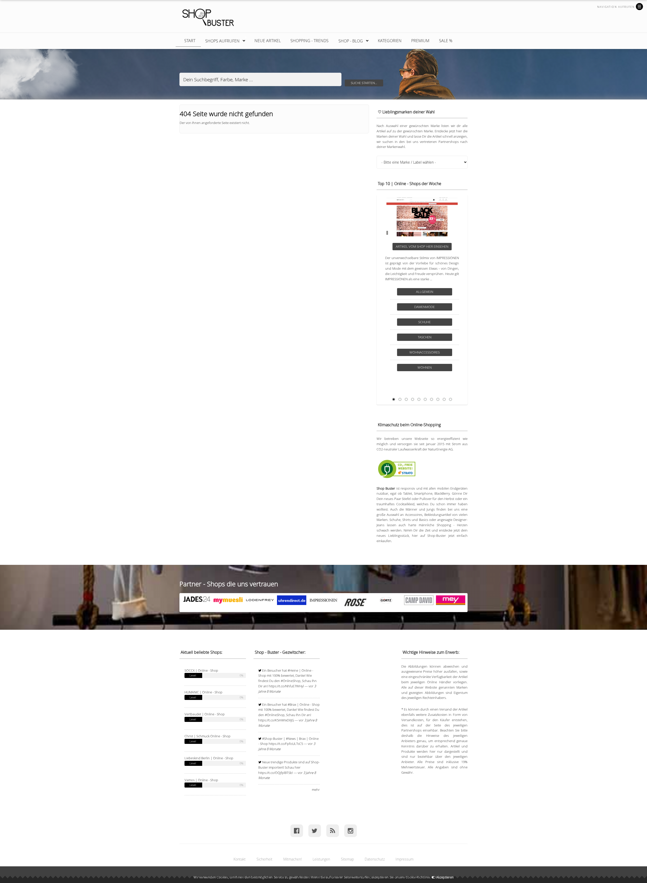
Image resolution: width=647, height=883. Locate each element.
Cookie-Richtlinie (418, 877)
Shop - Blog (348, 40)
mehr (316, 789)
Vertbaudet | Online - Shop (204, 714)
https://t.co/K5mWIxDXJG (276, 720)
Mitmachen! (292, 859)
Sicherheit (264, 859)
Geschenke (424, 307)
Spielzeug (425, 322)
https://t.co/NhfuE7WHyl (286, 686)
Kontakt (240, 859)
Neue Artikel (268, 40)
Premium (420, 40)
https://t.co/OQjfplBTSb (275, 772)
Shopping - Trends (309, 40)
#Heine (293, 670)
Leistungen (321, 859)
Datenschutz (375, 859)
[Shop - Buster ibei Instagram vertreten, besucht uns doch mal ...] (350, 830)
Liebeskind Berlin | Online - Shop (208, 758)
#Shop (267, 738)
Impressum (404, 859)
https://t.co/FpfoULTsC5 (286, 743)
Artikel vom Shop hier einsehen (422, 246)
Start (189, 40)
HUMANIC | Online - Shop (203, 692)
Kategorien (390, 40)
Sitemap (347, 859)
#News (291, 738)
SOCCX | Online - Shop (201, 670)
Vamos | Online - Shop (201, 780)
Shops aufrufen (220, 40)
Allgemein (424, 291)
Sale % (445, 40)
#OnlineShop (291, 680)
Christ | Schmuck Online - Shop (207, 736)
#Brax (292, 704)
